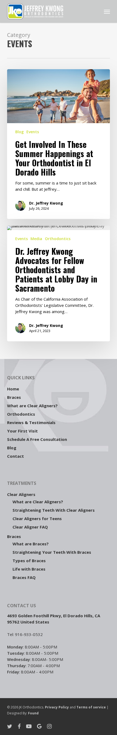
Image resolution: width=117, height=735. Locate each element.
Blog (19, 131)
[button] (107, 11)
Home (13, 389)
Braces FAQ (24, 577)
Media (36, 238)
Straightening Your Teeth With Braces (52, 552)
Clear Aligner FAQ (30, 527)
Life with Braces (29, 569)
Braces (14, 397)
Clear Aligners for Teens (37, 518)
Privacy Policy (57, 707)
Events (32, 131)
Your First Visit (22, 431)
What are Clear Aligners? (32, 405)
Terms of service (91, 707)
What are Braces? (31, 543)
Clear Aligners (21, 494)
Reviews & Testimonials (31, 422)
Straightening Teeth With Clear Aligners (54, 510)
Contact (15, 456)
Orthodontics (57, 238)
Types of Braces (29, 560)
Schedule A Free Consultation (37, 439)
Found (33, 713)
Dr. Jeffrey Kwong (46, 203)
